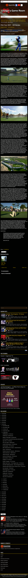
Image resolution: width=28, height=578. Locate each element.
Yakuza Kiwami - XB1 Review (9, 454)
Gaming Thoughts (4, 562)
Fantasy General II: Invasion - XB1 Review (11, 451)
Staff (2, 556)
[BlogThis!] (3, 251)
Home (2, 20)
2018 (3, 493)
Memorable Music (4, 566)
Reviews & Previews (5, 558)
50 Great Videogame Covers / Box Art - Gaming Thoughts (16, 517)
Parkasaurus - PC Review (8, 434)
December (5, 425)
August (4, 432)
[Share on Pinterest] (6, 249)
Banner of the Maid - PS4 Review (9, 437)
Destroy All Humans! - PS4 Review (10, 456)
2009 (3, 509)
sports (17, 21)
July (4, 479)
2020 (3, 424)
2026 (3, 413)
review (13, 21)
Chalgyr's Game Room (13, 574)
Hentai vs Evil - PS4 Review (12, 523)
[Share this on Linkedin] (8, 249)
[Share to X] (4, 251)
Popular (3, 514)
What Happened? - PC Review (9, 469)
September (5, 430)
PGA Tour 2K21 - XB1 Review (10, 25)
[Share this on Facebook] (4, 249)
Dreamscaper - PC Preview (8, 445)
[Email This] (2, 251)
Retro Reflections (4, 564)
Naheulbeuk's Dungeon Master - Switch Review (15, 530)
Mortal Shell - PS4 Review (8, 457)
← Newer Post (4, 267)
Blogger (25, 574)
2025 (3, 415)
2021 (3, 422)
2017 (3, 495)
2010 (3, 508)
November (5, 427)
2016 (3, 497)
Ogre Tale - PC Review (7, 440)
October (4, 429)
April (4, 484)
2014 (3, 500)
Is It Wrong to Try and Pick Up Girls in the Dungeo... (13, 439)
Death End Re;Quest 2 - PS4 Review (10, 444)
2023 (3, 418)
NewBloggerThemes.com (21, 576)
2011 (3, 506)
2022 (3, 420)
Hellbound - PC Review (7, 473)
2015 (3, 499)
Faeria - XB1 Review (7, 449)
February (5, 487)
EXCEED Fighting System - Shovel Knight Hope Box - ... (14, 464)
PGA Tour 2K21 (9, 21)
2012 (3, 504)
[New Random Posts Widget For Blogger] (26, 350)
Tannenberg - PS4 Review (8, 475)
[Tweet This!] (5, 249)
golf (10, 20)
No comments (11, 27)
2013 (3, 502)
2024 (3, 417)
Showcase (3, 568)
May (4, 482)
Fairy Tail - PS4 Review (7, 476)
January (4, 489)
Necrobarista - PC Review (8, 468)
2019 (3, 492)
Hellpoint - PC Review (7, 459)
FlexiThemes (8, 576)
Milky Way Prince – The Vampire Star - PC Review (13, 463)
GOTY (2, 570)
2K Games (6, 20)
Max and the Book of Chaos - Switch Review (12, 447)
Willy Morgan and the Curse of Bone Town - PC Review (14, 466)
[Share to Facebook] (5, 251)
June (4, 480)
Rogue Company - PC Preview (9, 461)
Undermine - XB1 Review (8, 471)
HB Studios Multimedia (16, 20)
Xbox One (23, 21)
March (4, 486)
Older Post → (24, 267)
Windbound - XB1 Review (8, 435)
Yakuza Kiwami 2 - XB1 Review (9, 452)
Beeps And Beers (4, 560)
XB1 (20, 21)
